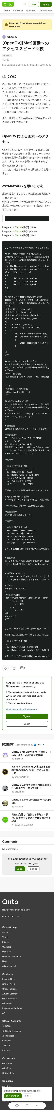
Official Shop (8, 1073)
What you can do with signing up (21, 709)
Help (4, 961)
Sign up (27, 716)
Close (28, 1096)
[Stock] (14, 668)
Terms (5, 937)
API (3, 1013)
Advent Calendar (10, 993)
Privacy (5, 942)
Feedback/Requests (11, 956)
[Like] (5, 668)
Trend (7, 10)
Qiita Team (7, 1063)
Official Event (45, 10)
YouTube (6, 1045)
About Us (6, 1086)
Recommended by (25, 744)
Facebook (7, 1040)
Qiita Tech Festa (9, 998)
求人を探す (12, 1095)
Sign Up (33, 869)
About (5, 932)
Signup (45, 4)
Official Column (9, 989)
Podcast (6, 1050)
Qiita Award (7, 1003)
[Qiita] (8, 4)
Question (30, 10)
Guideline (6, 947)
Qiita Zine (6, 1068)
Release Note (8, 979)
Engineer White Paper (12, 1008)
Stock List (18, 10)
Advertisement (9, 966)
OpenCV (7, 55)
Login (34, 4)
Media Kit (6, 951)
